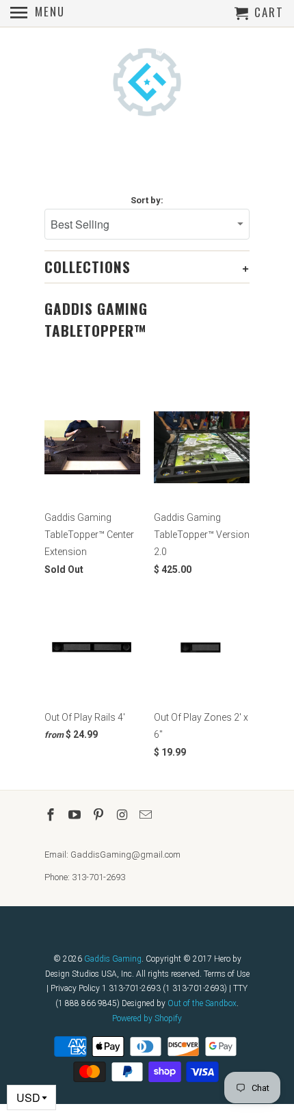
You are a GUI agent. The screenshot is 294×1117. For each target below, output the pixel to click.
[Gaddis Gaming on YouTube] (75, 815)
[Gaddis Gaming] (147, 83)
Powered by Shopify (147, 1018)
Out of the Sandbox (202, 1003)
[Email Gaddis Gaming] (147, 815)
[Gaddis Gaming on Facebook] (51, 815)
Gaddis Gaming (113, 959)
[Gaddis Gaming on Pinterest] (99, 815)
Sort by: (147, 200)
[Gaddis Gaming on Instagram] (123, 815)
